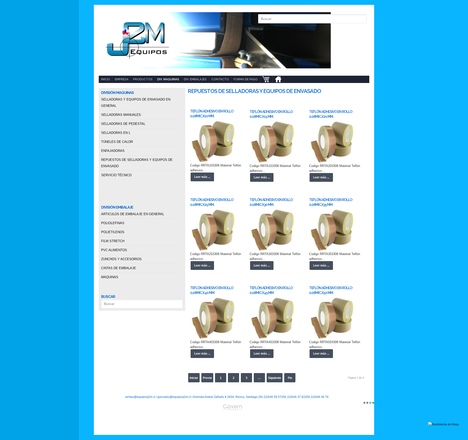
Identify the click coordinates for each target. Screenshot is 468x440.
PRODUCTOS (143, 79)
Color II (367, 403)
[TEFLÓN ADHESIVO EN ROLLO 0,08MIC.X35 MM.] (333, 230)
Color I (364, 403)
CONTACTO (220, 79)
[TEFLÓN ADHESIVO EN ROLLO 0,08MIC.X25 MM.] (214, 230)
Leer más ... (202, 177)
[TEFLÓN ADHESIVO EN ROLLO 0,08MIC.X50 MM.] (333, 318)
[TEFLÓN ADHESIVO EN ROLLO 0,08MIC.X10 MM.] (214, 141)
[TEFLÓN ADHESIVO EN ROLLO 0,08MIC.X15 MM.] (274, 141)
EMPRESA (121, 79)
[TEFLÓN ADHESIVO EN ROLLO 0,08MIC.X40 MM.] (214, 318)
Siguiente (274, 378)
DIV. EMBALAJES (195, 79)
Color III (370, 403)
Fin (290, 378)
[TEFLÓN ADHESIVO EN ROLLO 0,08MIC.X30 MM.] (274, 230)
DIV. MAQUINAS (168, 79)
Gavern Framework (234, 419)
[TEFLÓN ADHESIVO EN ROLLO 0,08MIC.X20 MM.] (333, 141)
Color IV (373, 403)
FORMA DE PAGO (246, 79)
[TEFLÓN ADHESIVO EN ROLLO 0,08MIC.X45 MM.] (274, 318)
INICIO (105, 79)
